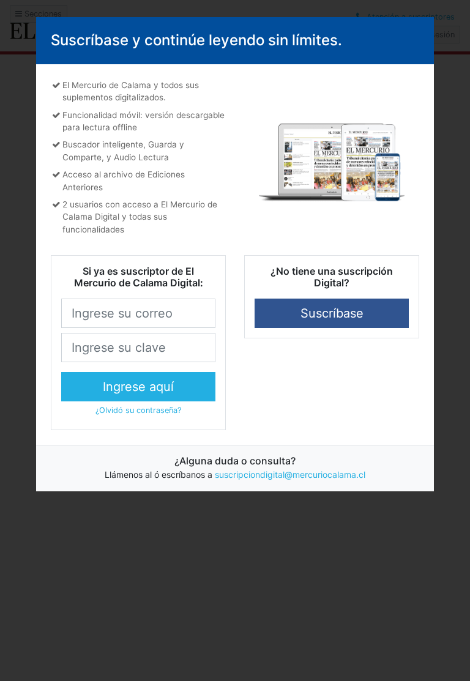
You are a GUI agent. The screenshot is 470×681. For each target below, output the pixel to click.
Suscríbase (332, 313)
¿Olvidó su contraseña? (138, 410)
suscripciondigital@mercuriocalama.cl (290, 474)
